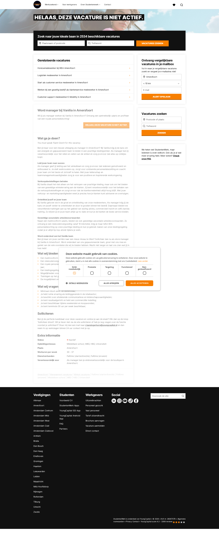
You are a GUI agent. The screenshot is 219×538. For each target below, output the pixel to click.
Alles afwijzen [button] (111, 283)
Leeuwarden (39, 471)
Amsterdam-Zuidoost (43, 431)
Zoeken (161, 133)
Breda (36, 441)
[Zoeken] (182, 4)
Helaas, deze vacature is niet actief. (106, 125)
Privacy (129, 521)
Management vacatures (61, 374)
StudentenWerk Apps (69, 405)
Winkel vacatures (82, 374)
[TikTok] (131, 400)
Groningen (38, 461)
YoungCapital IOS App (69, 410)
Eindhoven (38, 456)
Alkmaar (37, 400)
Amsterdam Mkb (41, 415)
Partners (63, 429)
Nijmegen (37, 491)
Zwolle (36, 512)
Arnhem (37, 436)
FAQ (61, 423)
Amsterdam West (41, 420)
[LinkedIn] (114, 400)
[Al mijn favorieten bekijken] (174, 4)
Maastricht (38, 481)
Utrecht (37, 507)
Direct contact (92, 431)
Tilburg (36, 501)
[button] (77, 283)
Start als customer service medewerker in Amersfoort (63, 82)
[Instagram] (120, 400)
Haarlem (37, 466)
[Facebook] (136, 400)
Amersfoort (43, 374)
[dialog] (109, 269)
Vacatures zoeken (152, 43)
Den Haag (38, 451)
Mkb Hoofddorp (41, 486)
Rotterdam (38, 496)
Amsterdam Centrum (43, 410)
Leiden (36, 476)
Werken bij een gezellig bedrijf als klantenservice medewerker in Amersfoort (73, 89)
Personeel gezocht (94, 405)
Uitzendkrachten (93, 400)
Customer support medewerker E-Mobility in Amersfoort (64, 97)
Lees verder (143, 261)
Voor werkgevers (69, 4)
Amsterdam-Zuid (41, 425)
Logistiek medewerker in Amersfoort (55, 75)
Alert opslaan (161, 96)
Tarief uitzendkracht (95, 415)
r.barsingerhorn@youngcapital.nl (101, 325)
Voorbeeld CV (66, 400)
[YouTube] (125, 400)
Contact (107, 4)
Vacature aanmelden (95, 425)
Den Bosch (38, 446)
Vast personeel (92, 410)
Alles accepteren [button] (139, 283)
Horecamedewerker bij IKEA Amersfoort (56, 68)
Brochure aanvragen (95, 420)
